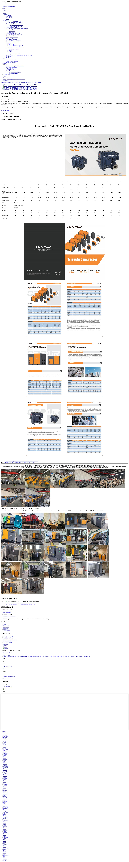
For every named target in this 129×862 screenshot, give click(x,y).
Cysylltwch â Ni (6, 74)
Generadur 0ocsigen (13, 39)
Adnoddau (5, 629)
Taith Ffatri (8, 15)
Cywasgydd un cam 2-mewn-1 (12, 41)
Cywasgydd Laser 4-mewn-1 (12, 27)
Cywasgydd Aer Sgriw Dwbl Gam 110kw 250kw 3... (20, 604)
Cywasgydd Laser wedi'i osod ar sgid (14, 34)
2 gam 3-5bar (11, 29)
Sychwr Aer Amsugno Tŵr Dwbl (16, 45)
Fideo (4, 63)
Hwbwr (7, 57)
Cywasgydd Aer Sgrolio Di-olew (16, 26)
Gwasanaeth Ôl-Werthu (11, 60)
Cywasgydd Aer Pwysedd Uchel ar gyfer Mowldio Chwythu (19, 55)
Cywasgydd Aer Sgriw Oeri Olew (13, 33)
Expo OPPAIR (9, 17)
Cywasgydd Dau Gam (8, 638)
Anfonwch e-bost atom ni (6, 110)
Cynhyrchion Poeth (7, 652)
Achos (7, 19)
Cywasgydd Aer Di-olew (11, 23)
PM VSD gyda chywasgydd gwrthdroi (14, 21)
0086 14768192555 (7, 612)
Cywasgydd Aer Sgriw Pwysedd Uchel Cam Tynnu (17, 28)
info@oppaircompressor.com (9, 6)
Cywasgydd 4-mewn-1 (8, 637)
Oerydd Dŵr (8, 56)
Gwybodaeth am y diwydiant (15, 72)
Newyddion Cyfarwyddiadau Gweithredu (15, 66)
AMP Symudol (6, 655)
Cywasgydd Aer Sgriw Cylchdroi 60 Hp (41, 656)
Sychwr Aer (8, 43)
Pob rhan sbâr (9, 47)
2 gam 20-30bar (12, 32)
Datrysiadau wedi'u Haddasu (12, 61)
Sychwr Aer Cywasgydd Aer (83, 656)
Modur (10, 51)
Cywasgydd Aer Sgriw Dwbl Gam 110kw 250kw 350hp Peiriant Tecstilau (19, 462)
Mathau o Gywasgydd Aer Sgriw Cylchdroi (12, 656)
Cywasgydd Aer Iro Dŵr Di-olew (16, 25)
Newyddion (8, 70)
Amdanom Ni (6, 14)
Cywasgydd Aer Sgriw (27, 656)
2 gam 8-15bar (12, 31)
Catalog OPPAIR (9, 68)
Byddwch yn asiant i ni (11, 62)
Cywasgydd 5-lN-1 (7, 641)
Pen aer (10, 52)
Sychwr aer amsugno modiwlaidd (16, 46)
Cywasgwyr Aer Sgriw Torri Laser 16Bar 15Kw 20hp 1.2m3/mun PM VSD (22, 461)
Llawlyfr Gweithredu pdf (11, 67)
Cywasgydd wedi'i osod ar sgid (10, 639)
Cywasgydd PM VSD (8, 636)
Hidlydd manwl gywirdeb (14, 53)
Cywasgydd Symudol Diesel (12, 37)
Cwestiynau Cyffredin (10, 69)
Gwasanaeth (5, 58)
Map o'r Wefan (6, 654)
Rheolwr (10, 50)
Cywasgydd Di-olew (7, 642)
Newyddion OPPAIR (13, 73)
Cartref (4, 13)
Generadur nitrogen (10, 38)
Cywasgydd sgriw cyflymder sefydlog (14, 22)
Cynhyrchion (6, 20)
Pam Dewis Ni (9, 16)
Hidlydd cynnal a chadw (14, 49)
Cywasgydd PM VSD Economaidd (13, 40)
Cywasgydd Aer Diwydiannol (70, 656)
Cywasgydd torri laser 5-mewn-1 (13, 35)
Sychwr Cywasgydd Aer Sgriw (57, 656)
